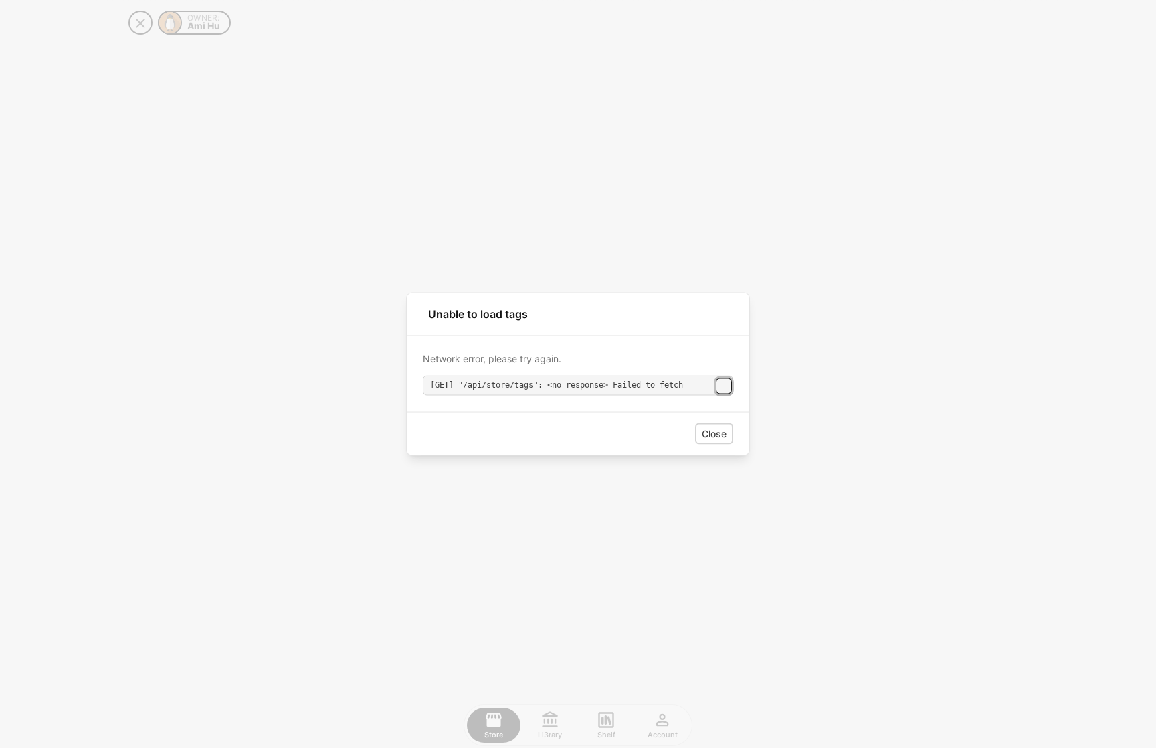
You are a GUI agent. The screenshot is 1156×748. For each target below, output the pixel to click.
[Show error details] (724, 386)
